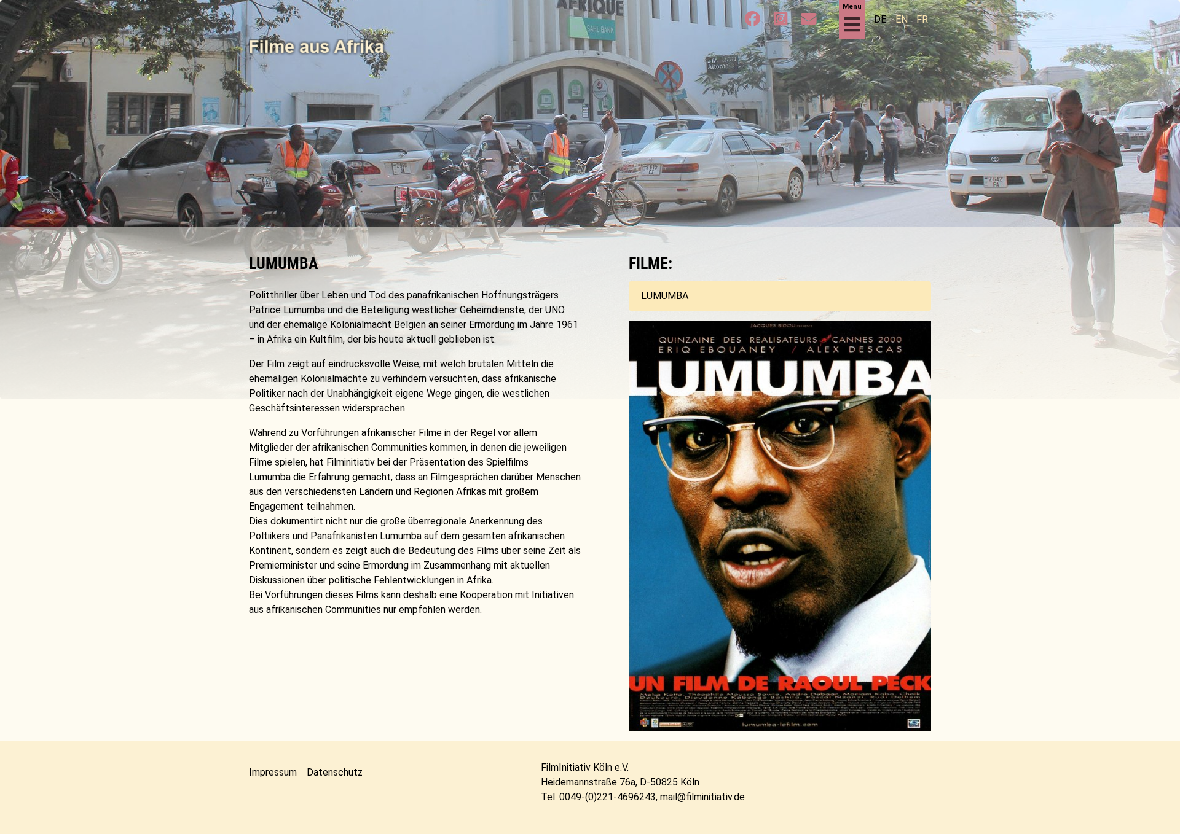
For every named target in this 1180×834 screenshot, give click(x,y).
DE (881, 19)
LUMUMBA (664, 296)
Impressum (273, 772)
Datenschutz (335, 772)
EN (902, 19)
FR (922, 19)
